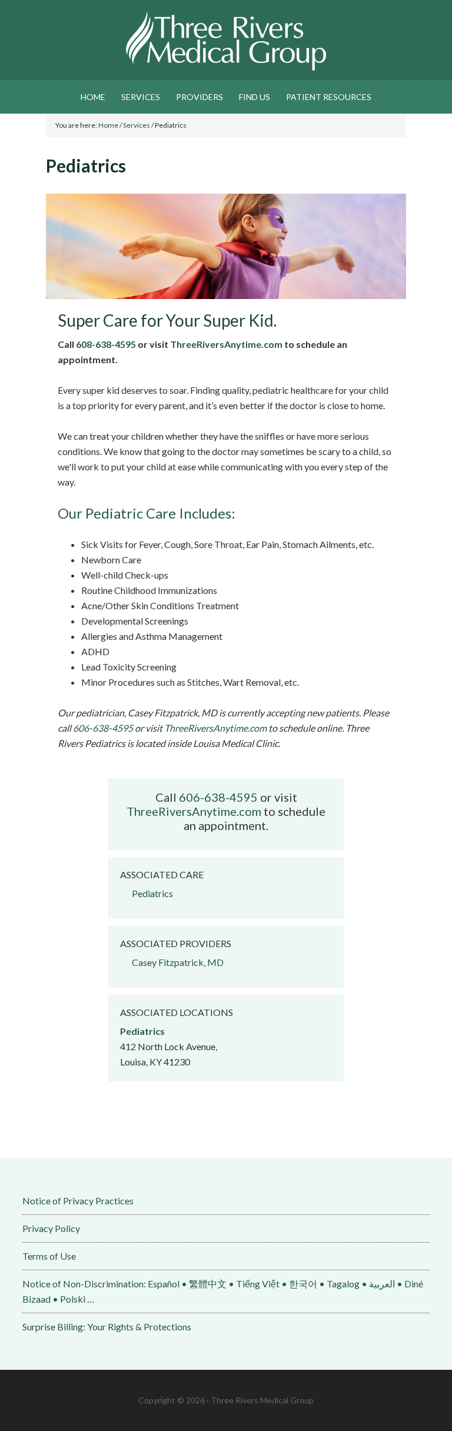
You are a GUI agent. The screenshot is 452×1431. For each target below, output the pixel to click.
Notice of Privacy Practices (78, 1200)
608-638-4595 (106, 344)
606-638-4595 (103, 727)
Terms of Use (49, 1255)
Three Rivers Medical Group (225, 41)
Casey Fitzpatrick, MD (178, 962)
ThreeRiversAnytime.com (226, 344)
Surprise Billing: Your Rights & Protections (106, 1326)
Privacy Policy (51, 1228)
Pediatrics (152, 893)
